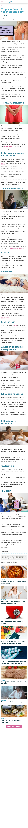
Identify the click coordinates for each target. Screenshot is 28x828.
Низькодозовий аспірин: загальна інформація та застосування (13, 662)
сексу (3, 163)
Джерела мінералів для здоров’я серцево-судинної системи (13, 642)
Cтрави (3, 579)
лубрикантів (8, 146)
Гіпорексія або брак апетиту (11, 702)
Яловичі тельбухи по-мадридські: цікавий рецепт (13, 582)
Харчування (4, 640)
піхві (15, 325)
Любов (2, 5)
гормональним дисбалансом (17, 248)
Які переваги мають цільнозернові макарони (13, 683)
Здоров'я (3, 599)
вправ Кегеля (5, 318)
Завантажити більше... (14, 726)
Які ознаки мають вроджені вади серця (13, 622)
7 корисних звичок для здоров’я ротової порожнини (13, 602)
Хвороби (3, 619)
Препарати (4, 660)
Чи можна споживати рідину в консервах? (12, 721)
